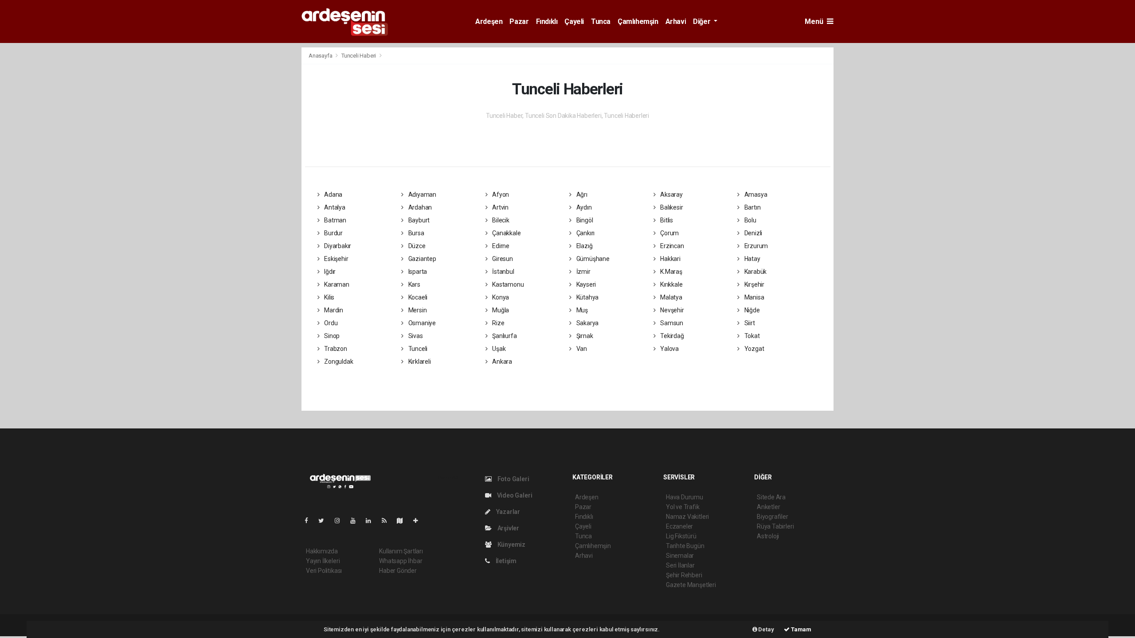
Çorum (669, 233)
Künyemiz (510, 544)
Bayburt (418, 220)
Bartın (751, 207)
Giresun (502, 258)
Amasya (755, 194)
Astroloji (768, 536)
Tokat (751, 335)
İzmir (583, 271)
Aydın (583, 207)
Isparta (417, 271)
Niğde (751, 310)
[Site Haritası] (403, 520)
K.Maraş (670, 271)
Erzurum (755, 245)
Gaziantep (421, 258)
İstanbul (502, 271)
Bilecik (500, 220)
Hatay (751, 258)
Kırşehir (753, 284)
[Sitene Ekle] (419, 520)
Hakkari (669, 258)
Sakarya (587, 323)
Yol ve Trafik (683, 506)
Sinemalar (680, 555)
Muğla (500, 310)
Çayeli (574, 21)
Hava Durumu (684, 497)
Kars (413, 284)
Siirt (749, 323)
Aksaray (670, 194)
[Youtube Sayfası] (356, 520)
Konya (500, 297)
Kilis (328, 297)
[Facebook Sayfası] (310, 520)
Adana (332, 194)
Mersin (417, 310)
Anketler (768, 506)
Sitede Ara (771, 497)
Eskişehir (335, 258)
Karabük (755, 271)
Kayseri (585, 284)
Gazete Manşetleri (691, 584)
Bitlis (666, 220)
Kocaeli (417, 297)
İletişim (505, 560)
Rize (497, 323)
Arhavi (675, 21)
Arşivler (507, 528)
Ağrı (581, 194)
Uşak (498, 348)
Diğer (702, 21)
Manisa (753, 297)
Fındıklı (547, 21)
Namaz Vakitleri (687, 516)
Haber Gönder (398, 570)
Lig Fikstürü (681, 536)
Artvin (500, 207)
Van (581, 348)
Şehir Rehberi (684, 575)
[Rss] (388, 520)
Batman (334, 220)
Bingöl (584, 220)
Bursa (415, 233)
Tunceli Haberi (358, 55)
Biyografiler (772, 516)
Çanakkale (506, 233)
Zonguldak (338, 361)
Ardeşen (488, 21)
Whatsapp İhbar (400, 560)
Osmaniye (421, 323)
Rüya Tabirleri (775, 526)
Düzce (416, 245)
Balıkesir (671, 207)
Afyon (500, 194)
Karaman (336, 284)
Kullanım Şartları (401, 551)
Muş (581, 310)
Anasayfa (321, 55)
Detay (765, 629)
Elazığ (583, 245)
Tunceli (417, 348)
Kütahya (587, 297)
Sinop (331, 335)
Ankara (501, 361)
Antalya (334, 207)
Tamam (800, 629)
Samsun (671, 323)
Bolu (749, 220)
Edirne (500, 245)
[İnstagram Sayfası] (341, 520)
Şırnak (584, 335)
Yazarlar (507, 511)
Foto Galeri (512, 478)
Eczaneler (679, 526)
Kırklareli (419, 361)
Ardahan (419, 207)
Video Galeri (514, 495)
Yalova (669, 348)
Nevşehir (671, 310)
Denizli (752, 233)
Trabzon (335, 348)
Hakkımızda (322, 551)
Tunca (601, 21)
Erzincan (671, 245)
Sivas (415, 335)
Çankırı (585, 233)
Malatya (670, 297)
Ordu (330, 323)
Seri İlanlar (680, 565)
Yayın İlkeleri (323, 560)
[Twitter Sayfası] (324, 520)
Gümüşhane (592, 258)
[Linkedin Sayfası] (372, 520)
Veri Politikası (324, 570)
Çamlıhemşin (638, 21)
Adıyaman (421, 194)
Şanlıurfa (504, 335)
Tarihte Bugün (685, 545)
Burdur (333, 233)
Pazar (518, 21)
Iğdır (329, 271)
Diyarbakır (337, 245)
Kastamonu (507, 284)
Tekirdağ (671, 335)
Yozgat (753, 348)
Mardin (333, 310)
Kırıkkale (670, 284)
